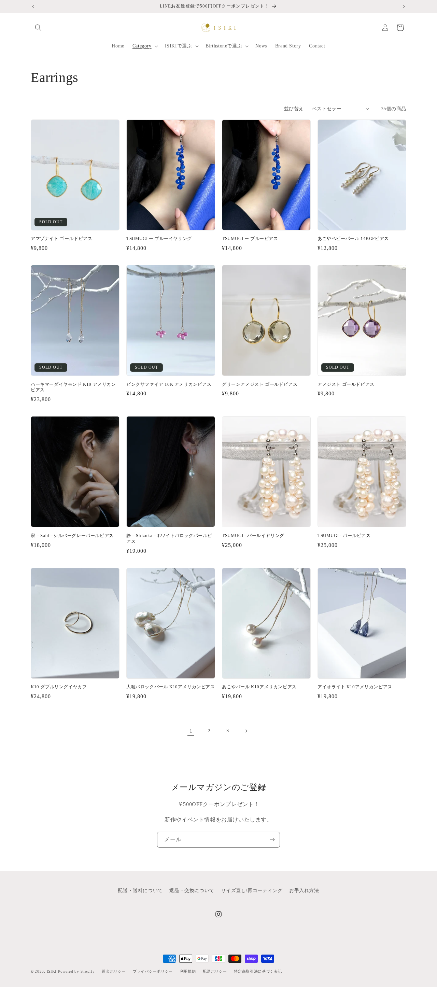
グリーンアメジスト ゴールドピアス (262, 384)
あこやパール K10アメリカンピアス (259, 686)
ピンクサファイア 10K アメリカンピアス (169, 384)
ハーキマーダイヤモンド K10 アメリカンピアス (73, 387)
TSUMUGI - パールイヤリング (253, 535)
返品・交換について (191, 890)
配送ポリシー (215, 971)
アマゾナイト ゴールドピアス (61, 238)
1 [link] (191, 731)
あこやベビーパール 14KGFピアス (353, 238)
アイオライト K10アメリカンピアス (355, 686)
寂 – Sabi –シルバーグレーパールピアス (72, 535)
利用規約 (188, 971)
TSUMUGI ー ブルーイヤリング (159, 238)
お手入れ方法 (304, 890)
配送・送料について (140, 890)
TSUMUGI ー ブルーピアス (250, 238)
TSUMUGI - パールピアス (344, 535)
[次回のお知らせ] (403, 6)
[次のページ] (246, 730)
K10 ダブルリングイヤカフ (59, 686)
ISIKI (52, 971)
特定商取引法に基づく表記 (258, 971)
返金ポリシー (114, 971)
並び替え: (294, 108)
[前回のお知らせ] (33, 6)
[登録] (272, 840)
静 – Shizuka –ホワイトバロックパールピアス (169, 538)
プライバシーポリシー (153, 971)
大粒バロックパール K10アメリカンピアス (170, 686)
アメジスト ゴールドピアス (346, 384)
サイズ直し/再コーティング (252, 890)
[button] (38, 27)
